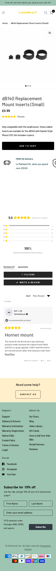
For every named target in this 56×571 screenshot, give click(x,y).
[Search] (45, 13)
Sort (28, 296)
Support (6, 416)
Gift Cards (34, 430)
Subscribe (40, 527)
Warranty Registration (13, 430)
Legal (5, 449)
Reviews (33, 449)
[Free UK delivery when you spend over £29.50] (28, 2)
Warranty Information (12, 426)
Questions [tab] (23, 267)
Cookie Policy (8, 440)
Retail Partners (36, 444)
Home (5, 23)
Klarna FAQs (8, 435)
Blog (31, 421)
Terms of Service (10, 445)
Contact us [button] (28, 394)
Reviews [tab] (9, 267)
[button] (28, 116)
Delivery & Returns (11, 421)
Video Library (35, 426)
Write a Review (30, 283)
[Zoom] (50, 33)
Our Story (34, 416)
